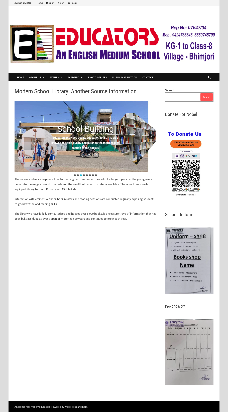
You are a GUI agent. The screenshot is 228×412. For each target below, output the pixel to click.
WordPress (71, 406)
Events (54, 77)
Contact (147, 77)
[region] (85, 139)
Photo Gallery (97, 77)
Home (40, 2)
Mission (50, 2)
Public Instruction (124, 77)
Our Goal (72, 2)
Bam (84, 406)
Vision (61, 2)
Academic (73, 77)
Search (169, 90)
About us (35, 77)
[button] (19, 136)
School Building (85, 129)
